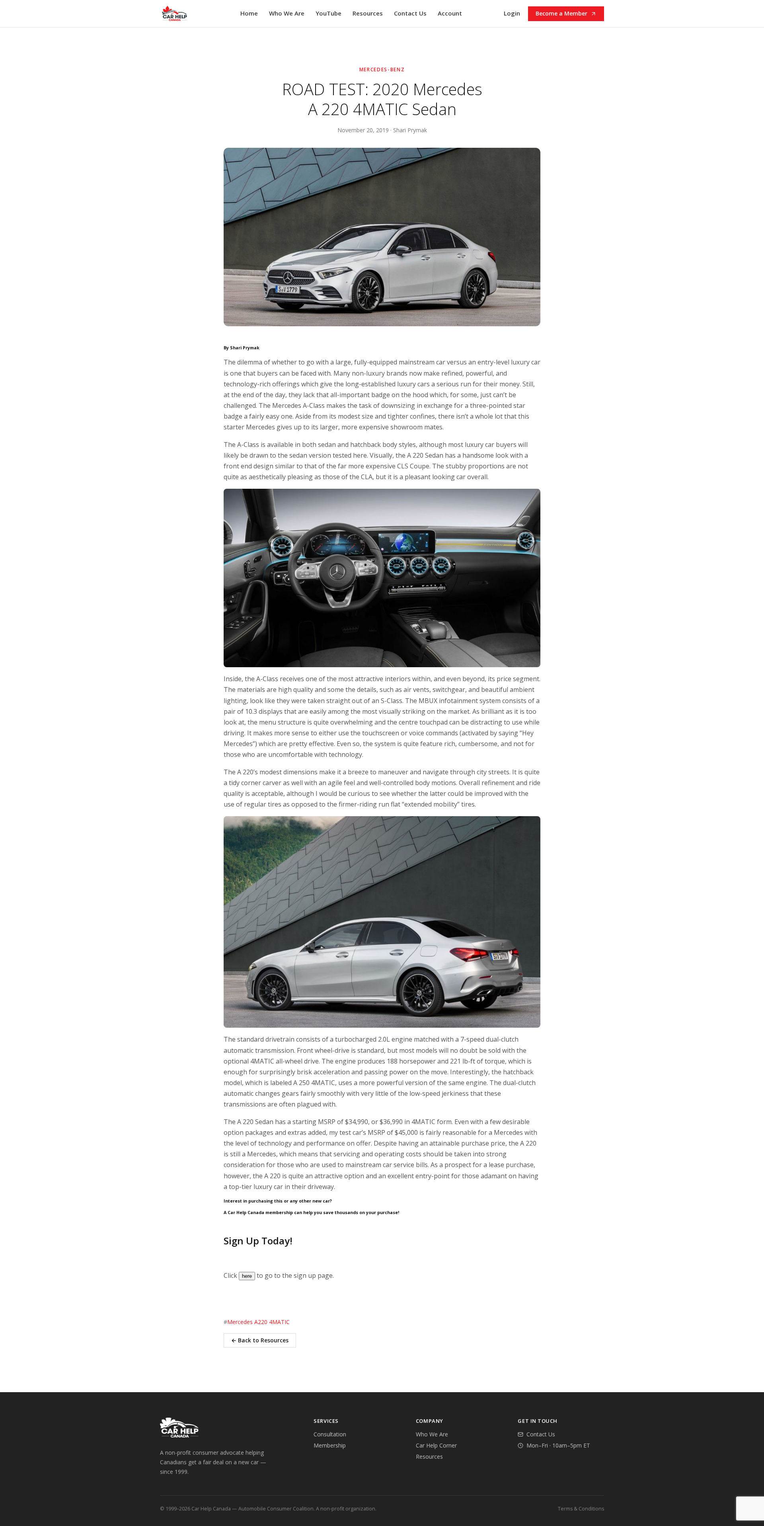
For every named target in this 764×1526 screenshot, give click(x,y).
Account (450, 13)
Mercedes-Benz (382, 69)
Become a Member (561, 13)
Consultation (330, 1434)
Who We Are (286, 13)
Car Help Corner (436, 1445)
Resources (368, 13)
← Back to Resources (259, 1340)
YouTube (328, 13)
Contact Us (410, 13)
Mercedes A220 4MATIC (258, 1322)
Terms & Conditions (581, 1508)
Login (512, 13)
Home (249, 13)
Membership (330, 1445)
